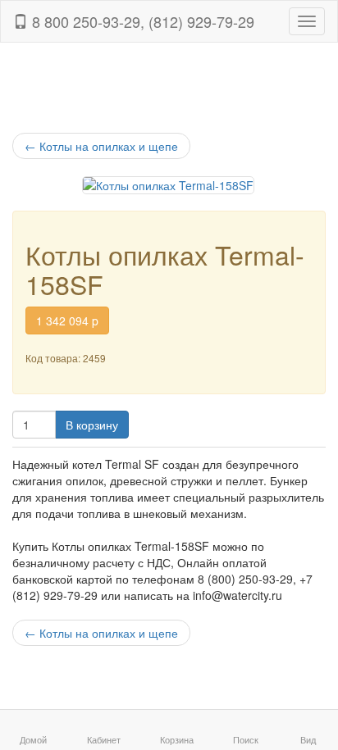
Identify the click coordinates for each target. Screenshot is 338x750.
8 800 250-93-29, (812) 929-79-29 (141, 21)
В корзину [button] (92, 424)
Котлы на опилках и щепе (101, 146)
